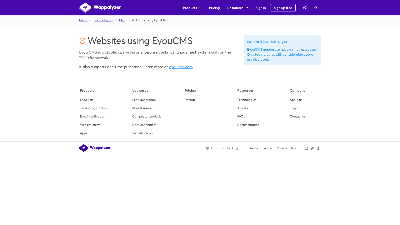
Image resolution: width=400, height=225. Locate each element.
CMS (122, 20)
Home (83, 20)
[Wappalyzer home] (100, 7)
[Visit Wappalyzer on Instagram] (306, 148)
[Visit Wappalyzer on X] (312, 148)
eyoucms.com (181, 66)
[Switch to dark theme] (305, 8)
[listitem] (95, 100)
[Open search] (316, 8)
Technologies (103, 20)
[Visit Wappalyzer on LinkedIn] (318, 148)
